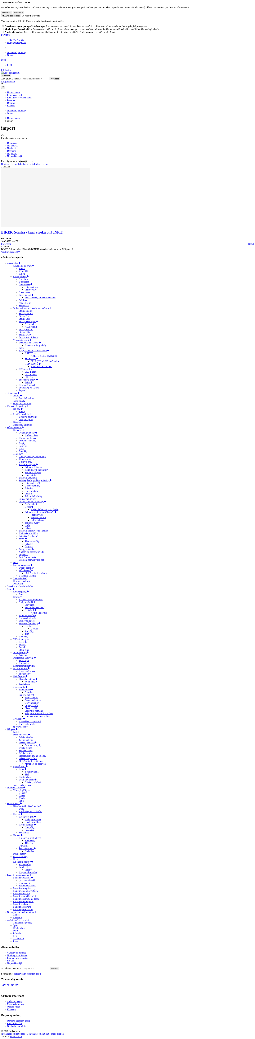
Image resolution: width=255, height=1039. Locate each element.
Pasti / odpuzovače (27, 557)
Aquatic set (24, 279)
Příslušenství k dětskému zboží (27, 806)
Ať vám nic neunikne (11, 968)
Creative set (24, 292)
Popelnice (23, 554)
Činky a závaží (26, 602)
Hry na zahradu (26, 824)
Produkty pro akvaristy (17, 958)
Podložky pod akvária (29, 387)
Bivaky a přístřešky (28, 417)
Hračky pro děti (26, 816)
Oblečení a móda (15, 787)
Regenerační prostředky (24, 666)
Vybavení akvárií (21, 340)
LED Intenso (31, 374)
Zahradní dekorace (33, 467)
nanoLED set (25, 303)
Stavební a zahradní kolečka (20, 586)
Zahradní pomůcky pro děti (31, 560)
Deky (22, 769)
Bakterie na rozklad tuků (24, 896)
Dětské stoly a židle (28, 758)
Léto (15, 936)
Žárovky (23, 446)
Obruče (34, 628)
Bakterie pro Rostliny (23, 909)
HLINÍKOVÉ (32, 364)
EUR (9, 65)
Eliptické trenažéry (27, 615)
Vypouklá (23, 271)
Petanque (23, 655)
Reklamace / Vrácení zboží (19, 97)
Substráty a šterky (27, 379)
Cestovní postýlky (33, 745)
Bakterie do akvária (22, 907)
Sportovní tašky (20, 726)
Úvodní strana (13, 92)
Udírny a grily (25, 462)
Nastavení (6, 13)
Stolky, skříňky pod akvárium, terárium (31, 308)
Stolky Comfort (26, 313)
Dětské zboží (13, 803)
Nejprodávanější (14, 963)
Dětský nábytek (20, 734)
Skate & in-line (20, 668)
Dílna (15, 562)
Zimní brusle (25, 689)
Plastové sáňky (32, 708)
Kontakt (11, 105)
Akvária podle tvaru (22, 266)
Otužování (18, 583)
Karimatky (24, 663)
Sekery (28, 528)
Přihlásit (54, 968)
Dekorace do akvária (29, 342)
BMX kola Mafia (27, 724)
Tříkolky (29, 843)
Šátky (21, 801)
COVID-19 (18, 938)
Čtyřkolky (29, 851)
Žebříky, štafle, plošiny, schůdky (34, 480)
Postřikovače (37, 515)
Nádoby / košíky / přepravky (32, 456)
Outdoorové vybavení (23, 658)
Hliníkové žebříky (33, 483)
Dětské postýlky (27, 742)
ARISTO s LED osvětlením (44, 356)
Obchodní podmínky (16, 52)
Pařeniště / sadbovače (29, 536)
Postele (16, 732)
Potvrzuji (5, 35)
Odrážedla (23, 846)
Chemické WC (20, 578)
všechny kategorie (9, 252)
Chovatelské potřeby (17, 406)
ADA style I (30, 324)
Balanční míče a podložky (31, 599)
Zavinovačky (25, 864)
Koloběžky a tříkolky (29, 838)
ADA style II (31, 326)
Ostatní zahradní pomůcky (31, 501)
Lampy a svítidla (26, 549)
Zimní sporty (19, 687)
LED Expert (30, 372)
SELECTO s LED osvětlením (45, 361)
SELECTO (30, 358)
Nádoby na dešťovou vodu (31, 552)
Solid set (23, 300)
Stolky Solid (24, 319)
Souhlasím (18, 13)
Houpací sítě (30, 475)
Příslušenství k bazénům (36, 573)
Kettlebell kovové (39, 613)
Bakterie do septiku (22, 888)
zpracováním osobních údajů (27, 973)
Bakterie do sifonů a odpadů (26, 899)
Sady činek (30, 605)
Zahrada (17, 454)
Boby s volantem (33, 700)
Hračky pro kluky (33, 822)
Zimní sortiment (26, 459)
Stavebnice (24, 832)
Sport (10, 589)
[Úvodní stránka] (10, 73)
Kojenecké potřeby (22, 862)
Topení (22, 390)
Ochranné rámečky (28, 385)
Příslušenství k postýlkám (31, 761)
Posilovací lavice (27, 620)
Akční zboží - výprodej (18, 920)
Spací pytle (24, 660)
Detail (251, 244)
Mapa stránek (57, 1034)
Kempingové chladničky (36, 470)
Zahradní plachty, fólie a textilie (33, 530)
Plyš (27, 774)
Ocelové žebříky (32, 485)
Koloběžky (30, 840)
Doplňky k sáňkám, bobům (37, 716)
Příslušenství (25, 570)
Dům (15, 930)
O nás (10, 55)
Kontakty (11, 1009)
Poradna (11, 100)
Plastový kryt (31, 289)
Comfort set (24, 284)
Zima (15, 941)
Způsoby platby (14, 1001)
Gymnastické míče (27, 618)
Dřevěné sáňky (32, 703)
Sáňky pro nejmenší (34, 711)
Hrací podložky (20, 856)
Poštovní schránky (27, 440)
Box (21, 594)
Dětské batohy (19, 854)
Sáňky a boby (25, 695)
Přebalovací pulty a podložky (32, 756)
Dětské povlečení (33, 782)
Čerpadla (29, 546)
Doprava (11, 103)
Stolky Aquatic (26, 329)
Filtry (21, 348)
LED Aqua (30, 377)
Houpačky (30, 827)
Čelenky (23, 793)
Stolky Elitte (24, 332)
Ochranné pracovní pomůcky (21, 912)
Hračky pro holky (33, 819)
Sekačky (29, 544)
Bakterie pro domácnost (18, 875)
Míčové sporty (20, 639)
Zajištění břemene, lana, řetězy (45, 509)
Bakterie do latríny (21, 893)
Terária (16, 395)
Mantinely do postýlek (35, 764)
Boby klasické (31, 697)
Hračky (17, 814)
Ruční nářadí (31, 504)
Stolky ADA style (27, 321)
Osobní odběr (13, 1006)
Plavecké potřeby (27, 679)
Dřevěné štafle (31, 491)
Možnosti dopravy (15, 1004)
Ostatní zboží (25, 777)
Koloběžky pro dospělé (30, 721)
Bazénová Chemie (27, 575)
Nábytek (11, 729)
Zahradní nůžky (32, 522)
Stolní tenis (24, 650)
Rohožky (23, 451)
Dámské (28, 692)
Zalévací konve (38, 520)
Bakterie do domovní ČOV (25, 891)
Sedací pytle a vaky (22, 785)
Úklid (21, 448)
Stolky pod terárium (22, 403)
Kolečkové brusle (27, 671)
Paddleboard (25, 684)
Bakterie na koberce (22, 904)
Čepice (22, 795)
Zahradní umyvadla (28, 477)
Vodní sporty (19, 676)
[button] (3, 60)
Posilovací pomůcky (28, 623)
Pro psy (17, 409)
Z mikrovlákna (32, 771)
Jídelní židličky (26, 740)
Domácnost (18, 430)
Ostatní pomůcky (27, 432)
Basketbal (23, 642)
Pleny (15, 859)
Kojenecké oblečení (28, 872)
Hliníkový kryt (32, 287)
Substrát (28, 382)
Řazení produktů (9, 161)
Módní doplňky (20, 790)
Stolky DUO (25, 334)
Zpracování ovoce (27, 499)
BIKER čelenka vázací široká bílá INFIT (32, 232)
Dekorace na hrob (21, 581)
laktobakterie (25, 883)
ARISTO (29, 353)
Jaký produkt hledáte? (11, 78)
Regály (22, 443)
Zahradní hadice (38, 517)
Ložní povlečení (27, 779)
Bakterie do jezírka (22, 877)
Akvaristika (12, 263)
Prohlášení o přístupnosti (13, 1034)
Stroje (22, 538)
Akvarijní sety (20, 276)
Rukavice (17, 917)
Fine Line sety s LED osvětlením (40, 297)
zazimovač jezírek (27, 885)
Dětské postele (25, 753)
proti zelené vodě (27, 880)
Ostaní (28, 507)
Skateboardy (25, 673)
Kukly (22, 798)
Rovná (22, 268)
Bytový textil (19, 766)
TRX (27, 634)
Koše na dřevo (31, 435)
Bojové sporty (20, 591)
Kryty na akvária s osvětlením (33, 350)
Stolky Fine (24, 316)
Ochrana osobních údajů (18, 1021)
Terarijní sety (19, 401)
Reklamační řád (14, 95)
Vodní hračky (31, 681)
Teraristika (12, 393)
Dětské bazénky (26, 568)
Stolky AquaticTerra (28, 337)
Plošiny (28, 493)
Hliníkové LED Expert (41, 366)
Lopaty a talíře (31, 705)
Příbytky (17, 422)
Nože (27, 525)
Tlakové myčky (32, 541)
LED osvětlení (26, 369)
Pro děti (10, 960)
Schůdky (29, 488)
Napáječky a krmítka (22, 424)
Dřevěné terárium (27, 398)
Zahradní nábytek (27, 464)
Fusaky (22, 867)
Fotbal (22, 647)
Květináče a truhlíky (28, 533)
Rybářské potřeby (21, 414)
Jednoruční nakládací (34, 607)
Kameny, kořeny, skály (35, 345)
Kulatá (22, 274)
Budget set (24, 281)
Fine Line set (25, 295)
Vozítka (17, 835)
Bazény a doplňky (22, 565)
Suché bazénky (26, 750)
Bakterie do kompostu (23, 901)
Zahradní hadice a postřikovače (39, 512)
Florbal (22, 644)
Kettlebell (29, 610)
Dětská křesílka (26, 737)
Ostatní (28, 626)
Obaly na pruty (26, 419)
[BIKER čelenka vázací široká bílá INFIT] (45, 226)
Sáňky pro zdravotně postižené (39, 713)
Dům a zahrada (14, 427)
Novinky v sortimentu (17, 955)
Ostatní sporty (20, 652)
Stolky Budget (25, 311)
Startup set (24, 305)
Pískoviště (29, 830)
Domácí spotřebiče (27, 438)
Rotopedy (23, 636)
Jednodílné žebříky (33, 496)
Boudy (22, 411)
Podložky (29, 631)
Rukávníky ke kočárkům (30, 811)
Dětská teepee (25, 748)
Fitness (16, 597)
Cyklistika (18, 718)
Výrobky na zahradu (16, 952)
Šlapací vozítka (26, 848)
